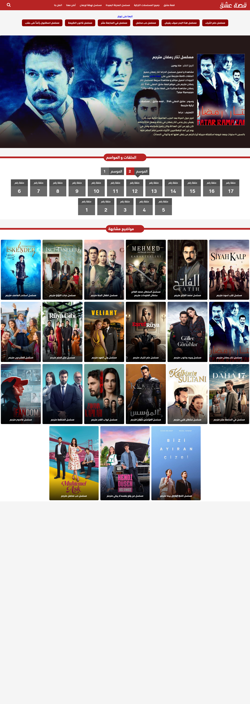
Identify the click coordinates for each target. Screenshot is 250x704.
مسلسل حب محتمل (146, 22)
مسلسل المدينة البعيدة (118, 5)
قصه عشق (158, 101)
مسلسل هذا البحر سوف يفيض (181, 22)
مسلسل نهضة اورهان (91, 5)
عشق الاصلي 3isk (175, 101)
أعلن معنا (71, 5)
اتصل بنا (58, 5)
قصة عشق (169, 5)
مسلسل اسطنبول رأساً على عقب (42, 22)
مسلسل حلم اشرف (215, 22)
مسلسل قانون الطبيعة (80, 22)
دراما (180, 112)
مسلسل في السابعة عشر (114, 22)
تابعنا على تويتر (125, 16)
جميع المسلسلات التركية (147, 5)
